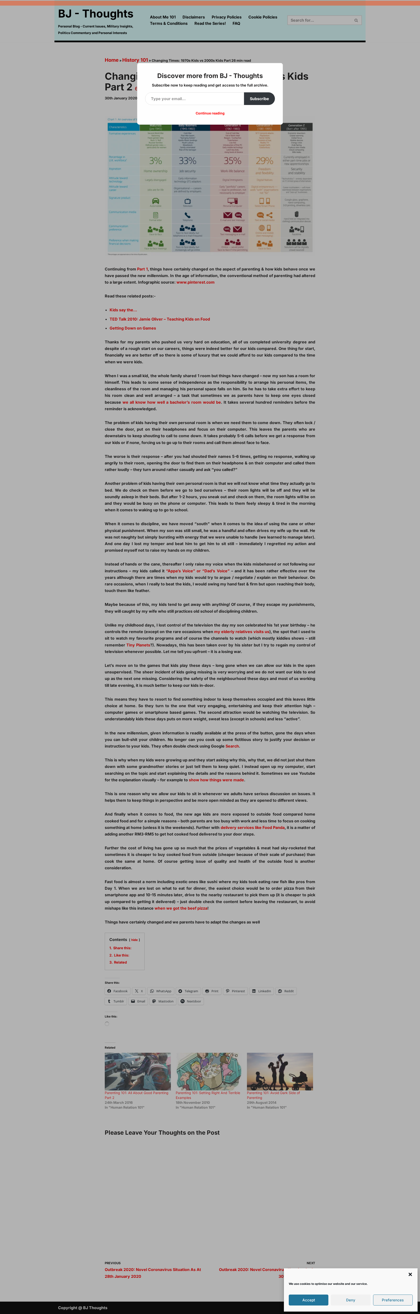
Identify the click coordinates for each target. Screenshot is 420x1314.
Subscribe (259, 98)
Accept (308, 1300)
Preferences (393, 1300)
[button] (410, 1274)
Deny (350, 1300)
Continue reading (210, 113)
